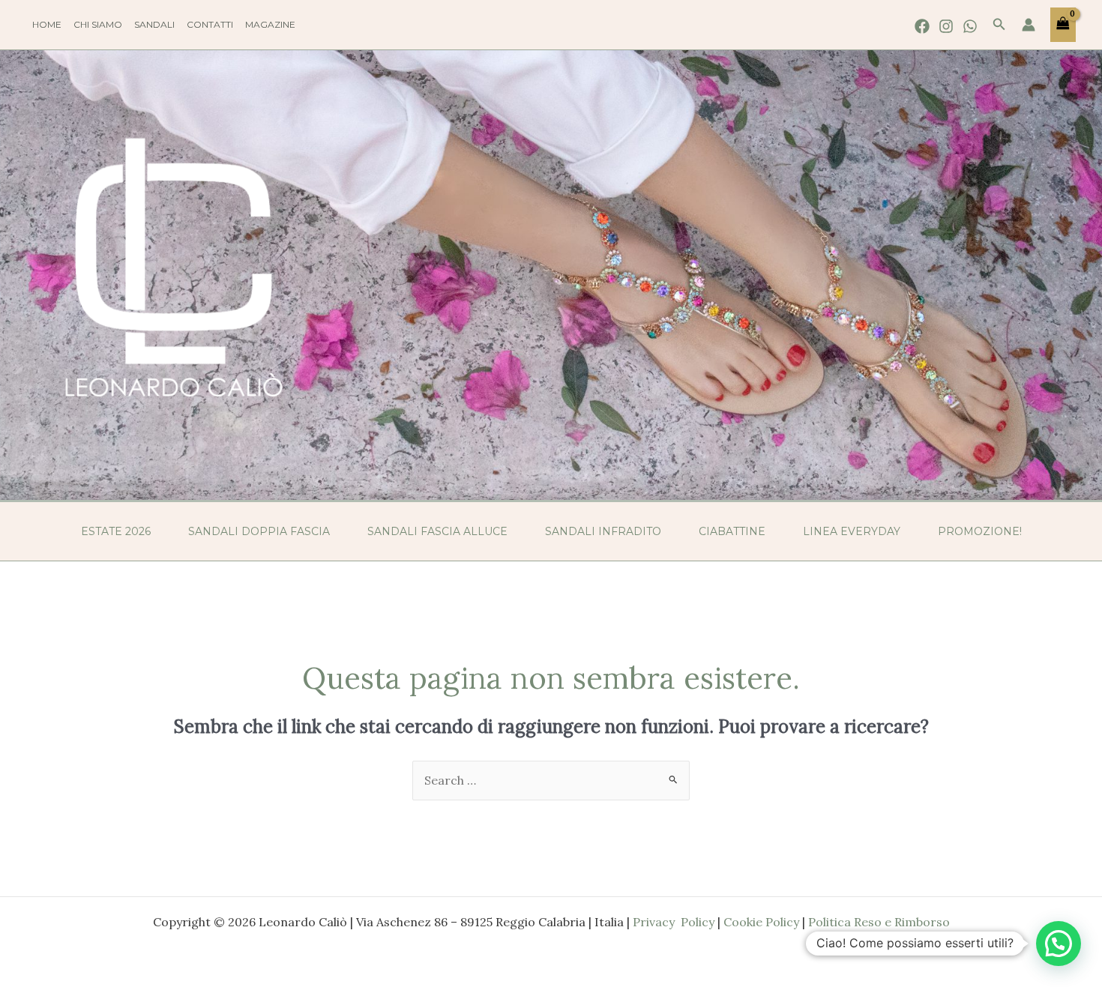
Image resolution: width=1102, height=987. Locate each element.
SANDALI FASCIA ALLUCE (437, 531)
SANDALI (154, 24)
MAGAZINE (270, 24)
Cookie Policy (761, 921)
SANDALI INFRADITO (603, 531)
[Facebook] (922, 26)
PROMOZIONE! (980, 531)
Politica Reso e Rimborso (879, 921)
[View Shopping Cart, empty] (1063, 24)
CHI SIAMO (97, 24)
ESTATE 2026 (116, 531)
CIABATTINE (732, 531)
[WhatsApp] (970, 26)
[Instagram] (946, 26)
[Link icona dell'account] (1028, 24)
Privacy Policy (673, 921)
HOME (46, 24)
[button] (999, 24)
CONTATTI (210, 24)
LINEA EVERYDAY (851, 531)
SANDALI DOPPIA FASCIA (259, 531)
